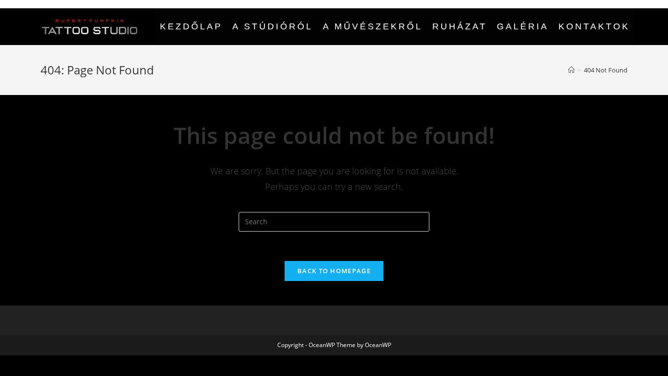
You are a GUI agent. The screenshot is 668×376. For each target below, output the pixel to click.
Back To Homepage (334, 270)
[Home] (571, 70)
